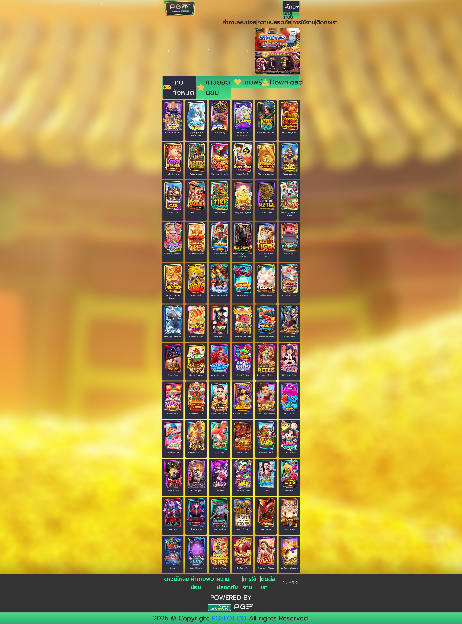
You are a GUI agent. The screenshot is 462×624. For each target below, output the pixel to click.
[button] (168, 51)
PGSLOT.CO (229, 618)
